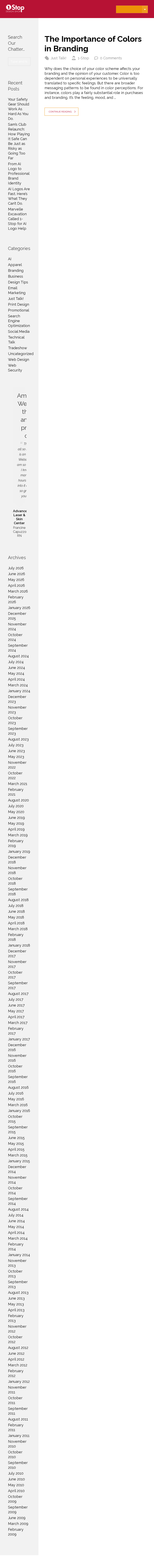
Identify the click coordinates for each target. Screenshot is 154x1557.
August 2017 (18, 993)
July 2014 (15, 1215)
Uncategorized (20, 354)
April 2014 (16, 1232)
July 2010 (15, 1473)
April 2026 (16, 585)
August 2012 (18, 1348)
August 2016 (18, 1087)
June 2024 (16, 668)
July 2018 (15, 905)
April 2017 (16, 1017)
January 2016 (19, 1111)
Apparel (15, 265)
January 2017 (19, 1039)
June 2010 (16, 1479)
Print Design (18, 304)
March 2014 (18, 1238)
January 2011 (18, 1436)
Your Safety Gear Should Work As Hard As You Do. (18, 109)
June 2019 (16, 817)
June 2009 (16, 1518)
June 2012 (16, 1353)
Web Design (18, 359)
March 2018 (18, 929)
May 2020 (16, 812)
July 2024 (16, 662)
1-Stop (83, 58)
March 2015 (17, 1155)
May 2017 (16, 1011)
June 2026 (16, 574)
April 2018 (16, 923)
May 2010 (16, 1485)
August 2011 (18, 1419)
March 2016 (18, 1105)
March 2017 (17, 1023)
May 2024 (16, 673)
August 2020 (18, 800)
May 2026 (16, 580)
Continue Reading (60, 111)
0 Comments (111, 58)
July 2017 (15, 999)
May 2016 (16, 1099)
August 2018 (18, 900)
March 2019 (18, 835)
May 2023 (16, 757)
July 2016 (15, 1093)
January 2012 (19, 1381)
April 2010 (16, 1491)
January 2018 (19, 945)
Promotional (18, 310)
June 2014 (16, 1221)
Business (15, 276)
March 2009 (18, 1524)
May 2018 (16, 917)
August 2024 (18, 656)
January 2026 (19, 608)
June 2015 (16, 1138)
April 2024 (16, 679)
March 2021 (17, 784)
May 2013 (16, 1304)
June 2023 (16, 751)
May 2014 (16, 1227)
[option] (19, 462)
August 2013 (18, 1292)
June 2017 (16, 1005)
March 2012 (17, 1365)
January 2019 (19, 851)
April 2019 (16, 829)
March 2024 (18, 685)
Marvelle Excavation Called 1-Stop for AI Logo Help (17, 219)
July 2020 (16, 806)
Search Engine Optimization (19, 321)
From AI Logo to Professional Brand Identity (18, 173)
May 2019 (16, 823)
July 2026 (16, 568)
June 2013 (16, 1298)
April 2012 (16, 1359)
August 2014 (18, 1209)
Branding (15, 270)
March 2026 (18, 591)
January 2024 (19, 691)
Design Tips (18, 282)
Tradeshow (17, 348)
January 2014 (19, 1255)
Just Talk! (58, 58)
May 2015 (16, 1143)
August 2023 (18, 739)
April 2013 (16, 1310)
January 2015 (19, 1161)
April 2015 (16, 1149)
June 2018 (16, 911)
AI (9, 259)
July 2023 (15, 745)
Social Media (18, 331)
